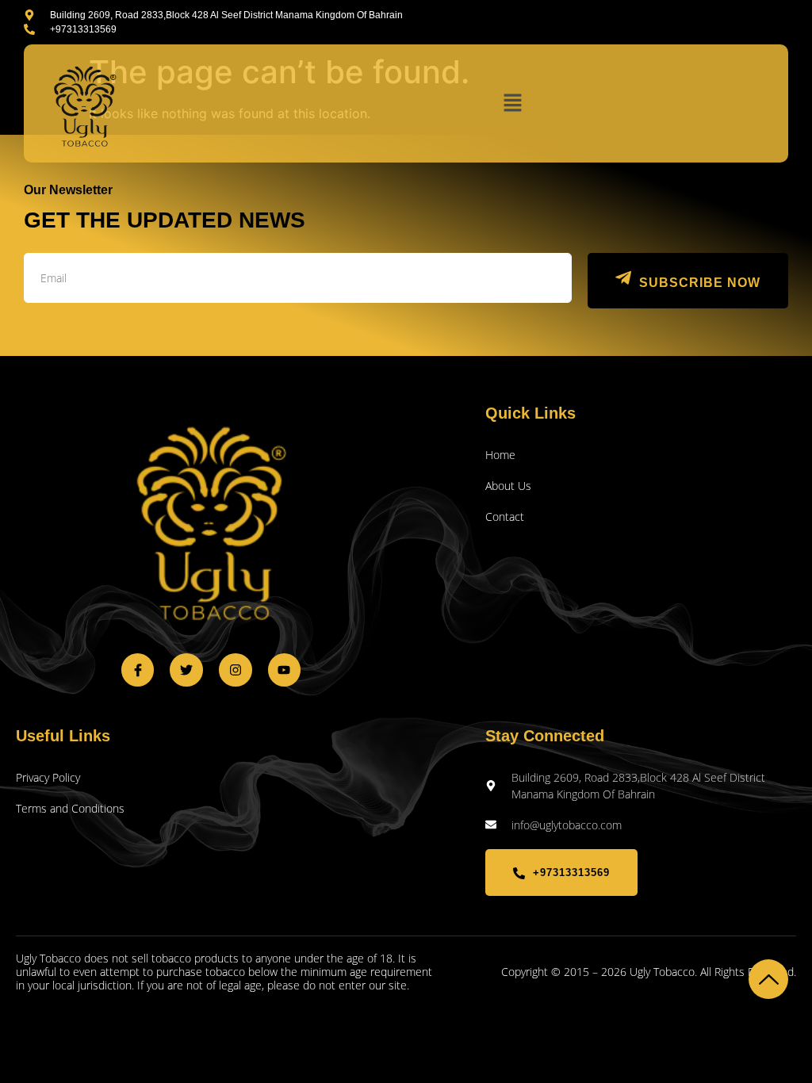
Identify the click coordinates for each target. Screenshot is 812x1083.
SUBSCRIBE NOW (699, 282)
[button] (512, 103)
